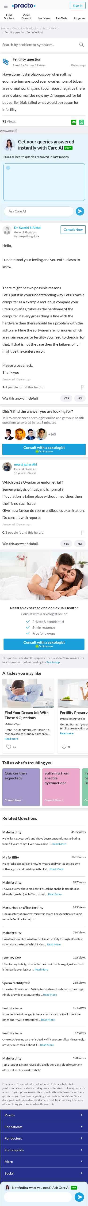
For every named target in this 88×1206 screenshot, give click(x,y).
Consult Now (73, 229)
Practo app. (53, 662)
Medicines (44, 18)
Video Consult (26, 16)
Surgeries (79, 18)
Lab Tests (61, 18)
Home (5, 28)
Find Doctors (9, 16)
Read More (59, 844)
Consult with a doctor (25, 28)
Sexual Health (50, 28)
